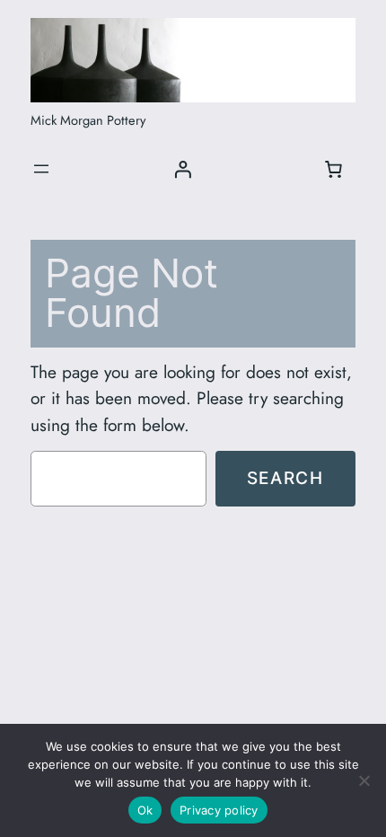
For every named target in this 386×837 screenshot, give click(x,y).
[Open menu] (41, 169)
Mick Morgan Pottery (88, 119)
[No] (364, 780)
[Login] (182, 168)
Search (285, 478)
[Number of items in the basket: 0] (333, 168)
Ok (145, 810)
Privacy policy (219, 810)
